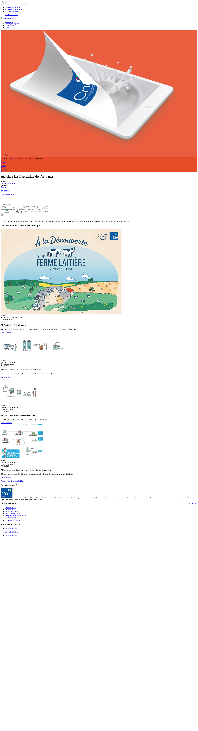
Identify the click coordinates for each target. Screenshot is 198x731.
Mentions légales (10, 517)
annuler (24, 4)
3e (8, 183)
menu (5, 2)
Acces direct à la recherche (13, 9)
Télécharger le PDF (7, 194)
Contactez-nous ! (10, 508)
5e (12, 183)
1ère (2, 183)
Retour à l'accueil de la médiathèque (12, 481)
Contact (7, 27)
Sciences (3, 187)
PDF (7, 191)
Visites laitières (10, 25)
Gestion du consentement (13, 520)
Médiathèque (9, 22)
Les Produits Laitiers (11, 15)
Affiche (3, 191)
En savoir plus (192, 503)
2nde (5, 183)
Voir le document (6, 333)
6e (14, 183)
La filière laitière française (13, 513)
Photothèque (9, 509)
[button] (2, 1)
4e (10, 183)
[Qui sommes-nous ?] (6, 498)
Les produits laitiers (11, 528)
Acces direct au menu (12, 11)
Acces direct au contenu (13, 7)
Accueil (3, 158)
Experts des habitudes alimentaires (16, 515)
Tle (16, 183)
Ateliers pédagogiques (12, 24)
